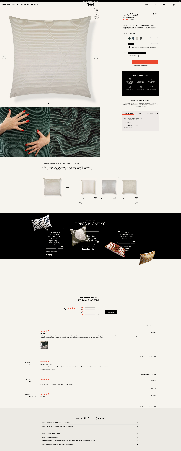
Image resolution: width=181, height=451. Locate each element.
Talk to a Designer (159, 4)
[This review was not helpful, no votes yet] (154, 356)
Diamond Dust (105, 197)
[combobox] (151, 325)
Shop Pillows (6, 4)
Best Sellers (25, 4)
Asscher (83, 197)
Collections (15, 4)
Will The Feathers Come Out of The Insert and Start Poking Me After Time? (63, 430)
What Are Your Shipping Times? (51, 433)
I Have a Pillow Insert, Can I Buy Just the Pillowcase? (57, 426)
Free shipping (82, 1)
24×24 (131, 44)
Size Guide (148, 4)
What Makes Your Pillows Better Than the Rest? (56, 422)
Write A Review (111, 312)
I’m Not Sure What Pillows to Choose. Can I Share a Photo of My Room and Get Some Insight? (68, 440)
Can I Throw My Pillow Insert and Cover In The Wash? (57, 444)
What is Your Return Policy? (50, 437)
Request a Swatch (154, 36)
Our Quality (34, 4)
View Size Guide (154, 44)
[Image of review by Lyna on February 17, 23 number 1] (44, 345)
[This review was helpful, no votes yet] (151, 356)
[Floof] (90, 4)
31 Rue (123, 197)
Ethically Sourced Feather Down (137, 52)
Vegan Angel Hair (133, 55)
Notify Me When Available (145, 62)
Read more (99, 337)
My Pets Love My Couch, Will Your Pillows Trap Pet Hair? (58, 448)
